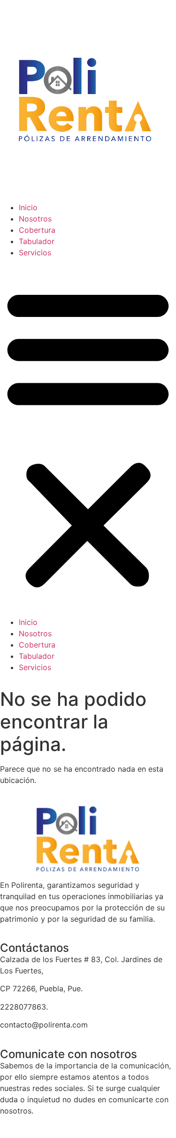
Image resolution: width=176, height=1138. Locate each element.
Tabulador (36, 241)
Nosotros (35, 218)
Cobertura (37, 230)
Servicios (35, 252)
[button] (88, 437)
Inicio (28, 207)
